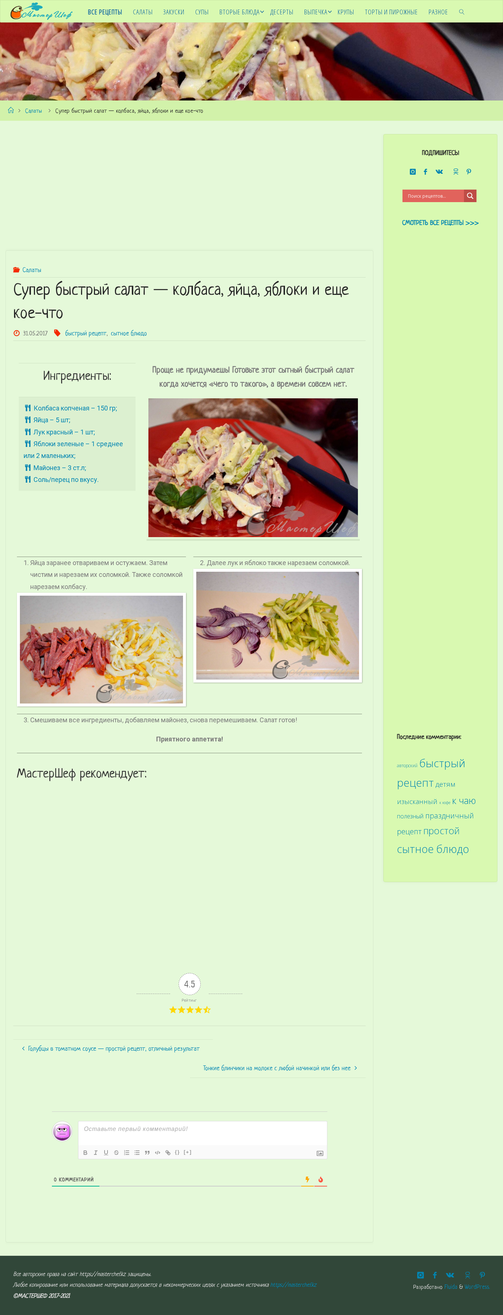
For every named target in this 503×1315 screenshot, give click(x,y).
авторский (407, 765)
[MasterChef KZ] (41, 11)
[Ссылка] (168, 1152)
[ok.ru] (454, 171)
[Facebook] (426, 172)
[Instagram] (412, 172)
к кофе (444, 802)
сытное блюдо (129, 333)
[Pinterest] (468, 172)
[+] (188, 1152)
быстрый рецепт (85, 333)
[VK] (439, 172)
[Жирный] (85, 1152)
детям (445, 784)
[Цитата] (147, 1152)
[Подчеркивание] (106, 1152)
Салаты (33, 111)
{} (177, 1152)
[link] (462, 11)
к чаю (464, 800)
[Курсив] (96, 1152)
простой (441, 830)
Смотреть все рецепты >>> (440, 223)
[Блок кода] (157, 1152)
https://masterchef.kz (293, 1285)
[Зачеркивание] (116, 1152)
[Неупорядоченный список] (137, 1152)
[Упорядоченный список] (127, 1152)
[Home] (11, 111)
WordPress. (477, 1287)
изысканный (417, 801)
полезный (410, 816)
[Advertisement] (189, 185)
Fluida (450, 1287)
